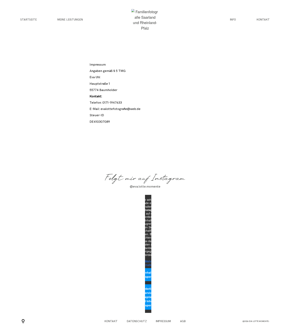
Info (233, 19)
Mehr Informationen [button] (148, 263)
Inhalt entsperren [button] (148, 275)
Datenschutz (137, 321)
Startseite (28, 19)
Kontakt (263, 19)
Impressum (163, 321)
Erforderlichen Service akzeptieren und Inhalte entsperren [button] (148, 297)
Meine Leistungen (70, 19)
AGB (183, 321)
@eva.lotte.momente (145, 187)
